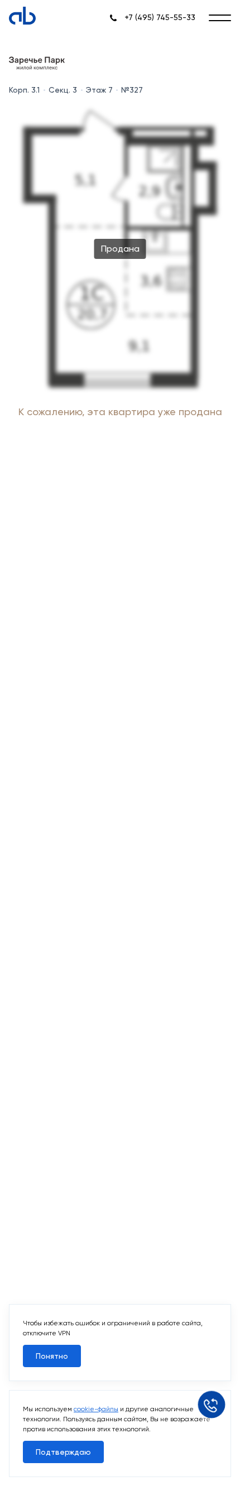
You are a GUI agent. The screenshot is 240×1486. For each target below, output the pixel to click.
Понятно (52, 1356)
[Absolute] (22, 15)
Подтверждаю (63, 1451)
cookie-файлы (96, 1409)
